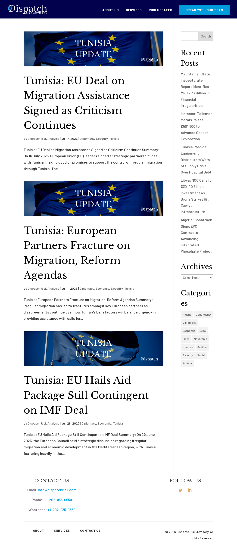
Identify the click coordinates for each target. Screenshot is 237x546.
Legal (203, 330)
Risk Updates (160, 10)
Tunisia (114, 138)
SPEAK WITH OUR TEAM (204, 10)
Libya (186, 338)
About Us (110, 10)
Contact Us (90, 530)
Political (202, 347)
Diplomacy (87, 138)
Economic (102, 288)
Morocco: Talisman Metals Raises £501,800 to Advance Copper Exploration (196, 126)
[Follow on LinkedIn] (189, 490)
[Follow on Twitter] (180, 490)
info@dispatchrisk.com (57, 489)
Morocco (188, 347)
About (38, 530)
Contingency (204, 314)
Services (134, 10)
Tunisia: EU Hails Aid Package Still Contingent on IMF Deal (86, 395)
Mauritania (200, 338)
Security (102, 138)
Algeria (187, 314)
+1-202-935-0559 (58, 499)
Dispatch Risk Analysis (43, 138)
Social (201, 355)
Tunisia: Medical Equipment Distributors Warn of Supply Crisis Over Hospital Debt (196, 159)
